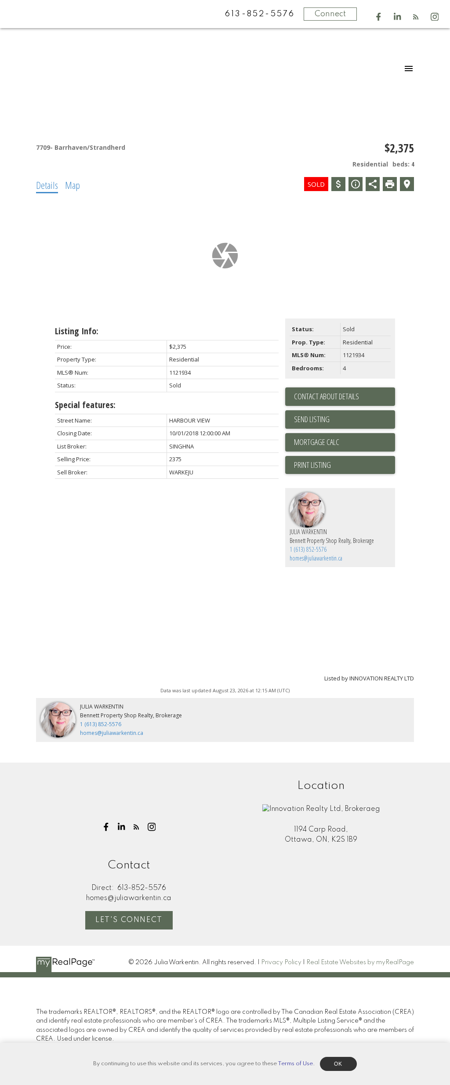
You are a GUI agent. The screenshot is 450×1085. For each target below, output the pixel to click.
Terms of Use (295, 1064)
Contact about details (326, 396)
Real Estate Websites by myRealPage (360, 962)
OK (338, 1064)
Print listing (312, 464)
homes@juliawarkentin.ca (316, 558)
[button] (378, 17)
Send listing (312, 419)
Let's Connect (129, 920)
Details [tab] (47, 185)
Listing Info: (76, 331)
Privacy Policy (281, 962)
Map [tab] (72, 185)
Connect (330, 14)
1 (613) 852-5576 (308, 549)
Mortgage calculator (344, 442)
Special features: (85, 405)
